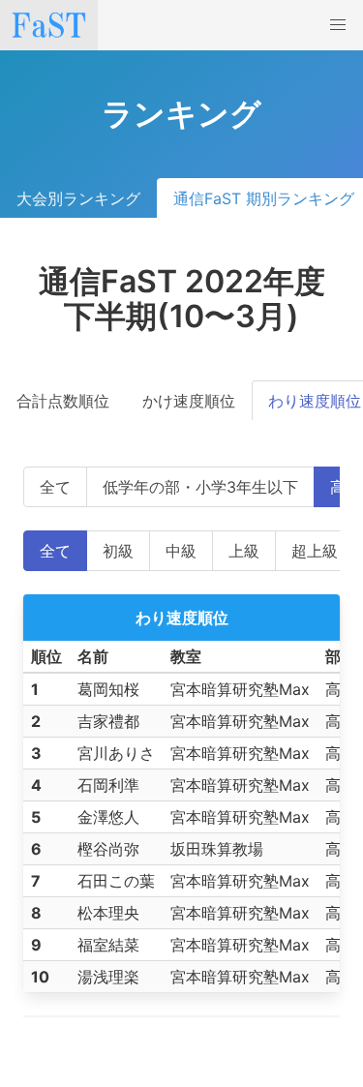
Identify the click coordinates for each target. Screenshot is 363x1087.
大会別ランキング (78, 198)
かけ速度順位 (188, 400)
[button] (338, 25)
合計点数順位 (62, 400)
